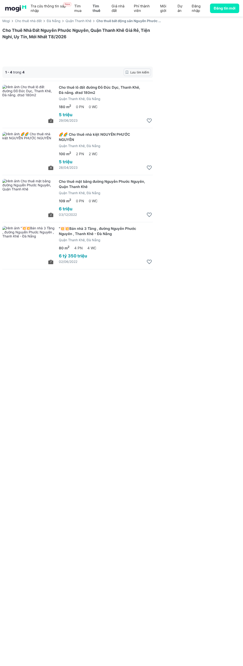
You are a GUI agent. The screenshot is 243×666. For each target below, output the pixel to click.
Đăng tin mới (224, 8)
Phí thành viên (142, 8)
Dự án (180, 8)
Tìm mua (77, 8)
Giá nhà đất (118, 8)
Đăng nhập (196, 8)
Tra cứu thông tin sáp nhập (50, 8)
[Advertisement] (200, 64)
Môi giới (163, 8)
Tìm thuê (96, 8)
